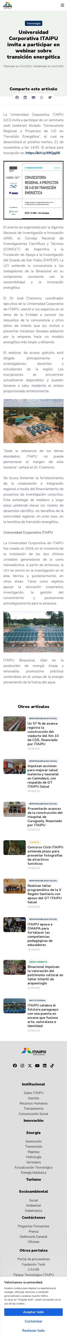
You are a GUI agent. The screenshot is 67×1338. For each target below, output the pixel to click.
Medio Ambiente (38, 962)
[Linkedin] (44, 1065)
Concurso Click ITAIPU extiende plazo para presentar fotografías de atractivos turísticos (45, 855)
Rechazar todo (33, 1330)
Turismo (34, 842)
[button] (62, 5)
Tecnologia (34, 23)
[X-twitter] (29, 1065)
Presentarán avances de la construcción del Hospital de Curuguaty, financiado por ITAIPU (45, 817)
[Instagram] (22, 1065)
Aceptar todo (33, 1312)
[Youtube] (37, 1065)
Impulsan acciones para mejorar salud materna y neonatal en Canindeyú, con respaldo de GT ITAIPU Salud (43, 776)
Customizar (33, 1321)
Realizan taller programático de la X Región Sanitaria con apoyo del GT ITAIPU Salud (44, 894)
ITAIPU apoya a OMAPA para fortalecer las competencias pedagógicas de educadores (40, 934)
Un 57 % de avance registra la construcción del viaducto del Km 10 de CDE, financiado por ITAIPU (43, 734)
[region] (33, 1307)
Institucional (37, 1000)
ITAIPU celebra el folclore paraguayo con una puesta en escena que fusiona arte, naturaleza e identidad (42, 1015)
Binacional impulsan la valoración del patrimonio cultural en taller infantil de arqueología (45, 975)
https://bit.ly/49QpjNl (43, 153)
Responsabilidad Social (43, 718)
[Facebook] (14, 1065)
